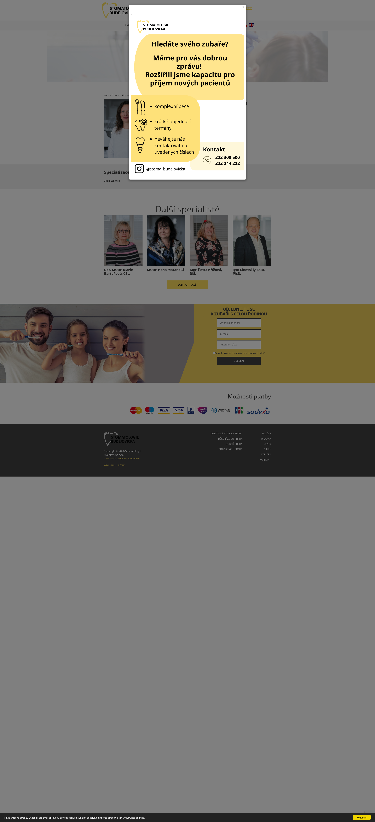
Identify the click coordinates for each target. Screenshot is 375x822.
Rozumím (362, 817)
